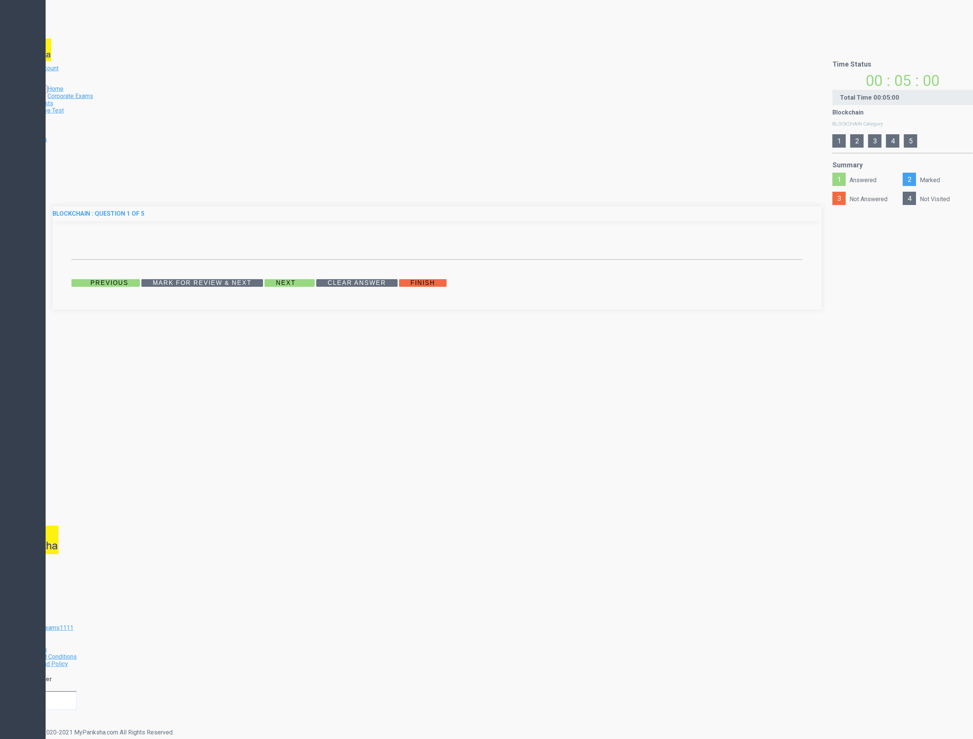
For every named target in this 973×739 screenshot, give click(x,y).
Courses (29, 117)
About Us (30, 132)
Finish (422, 283)
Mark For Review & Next (202, 283)
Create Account (38, 68)
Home (55, 88)
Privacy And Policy (43, 663)
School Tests (35, 103)
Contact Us (32, 139)
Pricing (27, 125)
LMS (24, 635)
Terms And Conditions (47, 656)
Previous (108, 283)
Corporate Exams (70, 96)
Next (287, 283)
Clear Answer (357, 283)
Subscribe (16, 725)
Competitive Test (41, 110)
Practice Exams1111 (45, 627)
